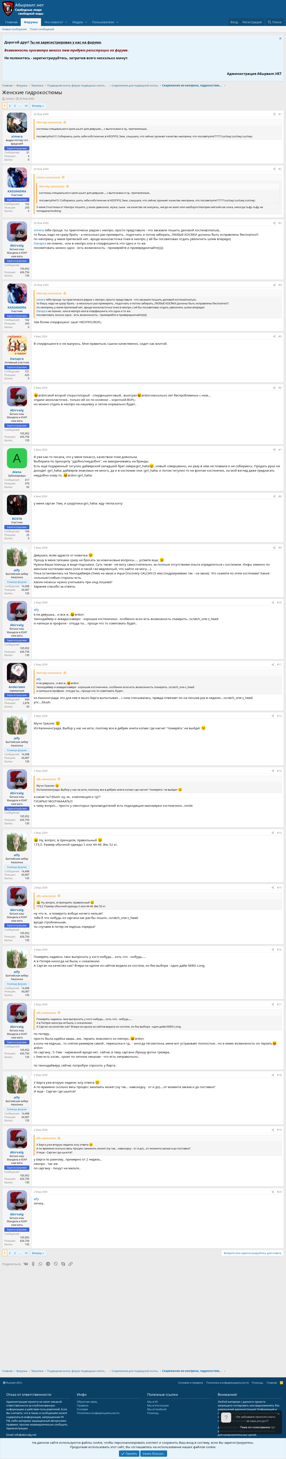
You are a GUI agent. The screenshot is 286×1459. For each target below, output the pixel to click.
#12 (279, 716)
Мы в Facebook (157, 1409)
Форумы (31, 22)
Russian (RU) (14, 1382)
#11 (279, 664)
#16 (279, 949)
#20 (279, 1192)
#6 (280, 388)
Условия (82, 1409)
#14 (279, 833)
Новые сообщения (14, 29)
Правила (82, 1405)
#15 (279, 887)
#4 (280, 285)
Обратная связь (87, 1402)
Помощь (257, 1382)
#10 (279, 602)
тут (273, 1427)
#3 (280, 223)
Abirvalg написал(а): (49, 122)
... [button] (20, 106)
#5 (280, 336)
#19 (279, 1130)
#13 (279, 771)
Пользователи (103, 22)
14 (25, 106)
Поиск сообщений (42, 29)
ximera (9, 98)
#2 (280, 169)
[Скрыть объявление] (280, 39)
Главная (11, 22)
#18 (279, 1075)
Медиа (77, 22)
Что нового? (53, 22)
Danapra (40, 243)
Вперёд (37, 106)
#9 (280, 547)
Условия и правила (190, 1382)
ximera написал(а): (48, 177)
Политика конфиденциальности (227, 1382)
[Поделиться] (274, 114)
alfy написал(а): (46, 779)
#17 (279, 1004)
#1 (280, 114)
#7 (280, 450)
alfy (36, 609)
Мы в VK (152, 1402)
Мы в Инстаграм (158, 1405)
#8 (280, 496)
